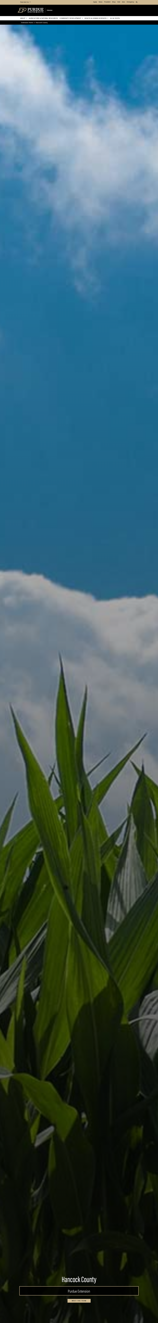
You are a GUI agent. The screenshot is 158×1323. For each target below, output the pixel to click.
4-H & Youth (115, 18)
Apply (95, 2)
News (100, 2)
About (23, 18)
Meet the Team (79, 1301)
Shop (114, 2)
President (107, 2)
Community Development (70, 18)
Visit (118, 2)
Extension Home (27, 22)
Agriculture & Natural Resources (43, 18)
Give (123, 2)
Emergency (130, 2)
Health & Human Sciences (95, 18)
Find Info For (24, 2)
